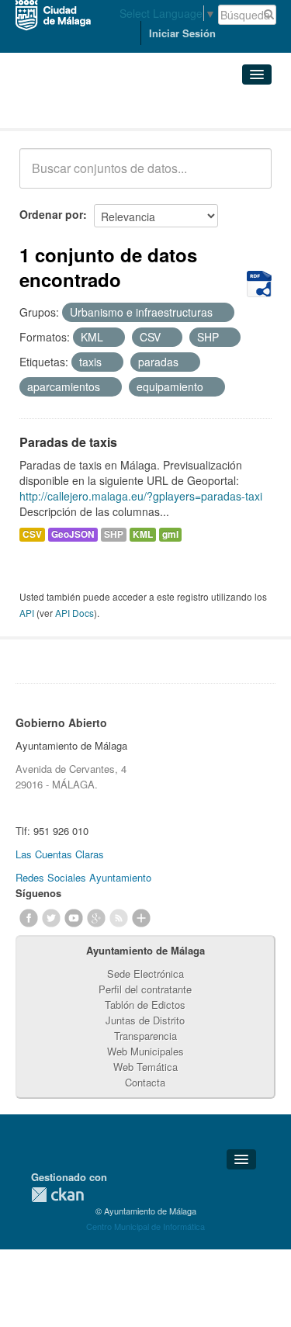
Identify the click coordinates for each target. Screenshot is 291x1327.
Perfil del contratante (145, 989)
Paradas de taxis (68, 442)
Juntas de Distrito (145, 1020)
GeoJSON (73, 534)
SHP (113, 534)
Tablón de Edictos (145, 1004)
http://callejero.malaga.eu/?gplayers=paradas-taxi (140, 496)
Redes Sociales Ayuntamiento (83, 877)
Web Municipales (145, 1051)
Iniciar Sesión (182, 33)
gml (170, 534)
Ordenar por (51, 214)
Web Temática (145, 1066)
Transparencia (145, 1035)
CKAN (57, 1195)
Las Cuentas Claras (60, 854)
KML (143, 534)
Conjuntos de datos (88, 109)
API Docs (74, 612)
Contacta (145, 1082)
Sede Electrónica (145, 973)
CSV (32, 534)
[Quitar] (221, 313)
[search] (249, 177)
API (26, 612)
